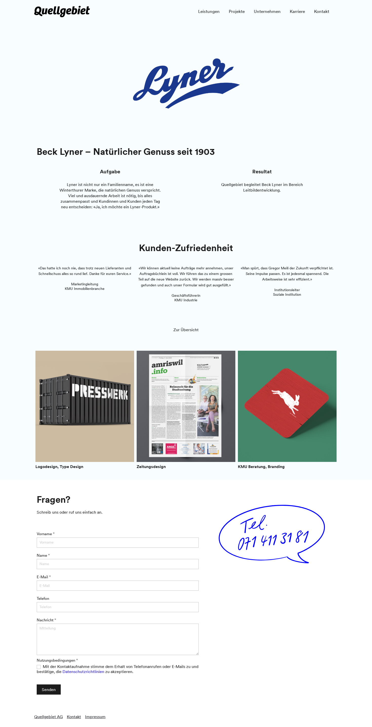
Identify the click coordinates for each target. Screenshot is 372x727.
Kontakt (74, 716)
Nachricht (46, 620)
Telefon (43, 598)
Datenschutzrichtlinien (83, 671)
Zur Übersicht (186, 329)
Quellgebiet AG (48, 716)
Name (43, 555)
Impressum (95, 716)
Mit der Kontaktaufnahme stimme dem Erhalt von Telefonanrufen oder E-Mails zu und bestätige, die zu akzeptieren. (117, 669)
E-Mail (44, 576)
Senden (49, 689)
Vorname (46, 533)
